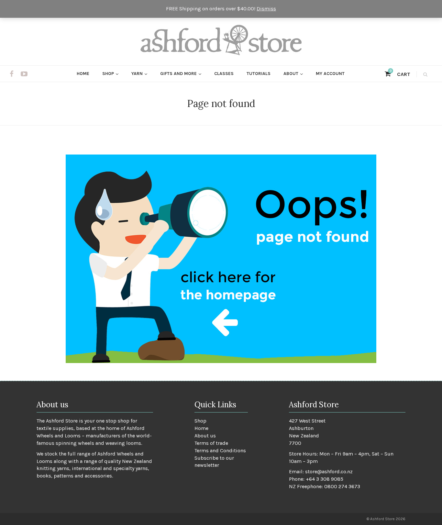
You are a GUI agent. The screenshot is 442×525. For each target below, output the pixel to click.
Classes (224, 73)
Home (83, 73)
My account (330, 73)
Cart (400, 74)
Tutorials (259, 73)
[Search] (424, 74)
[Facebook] (12, 74)
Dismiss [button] (266, 8)
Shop (108, 73)
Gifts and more (178, 73)
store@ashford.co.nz (329, 471)
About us (205, 436)
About (290, 73)
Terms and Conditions (220, 450)
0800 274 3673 (342, 486)
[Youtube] (24, 74)
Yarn (137, 73)
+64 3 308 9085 (324, 479)
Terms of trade (211, 443)
